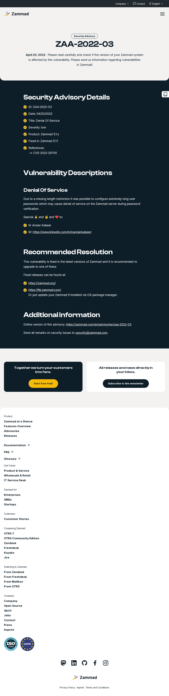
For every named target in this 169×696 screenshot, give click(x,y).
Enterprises (12, 494)
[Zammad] (16, 13)
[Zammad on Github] (84, 663)
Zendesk (10, 543)
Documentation (15, 445)
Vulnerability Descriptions (67, 173)
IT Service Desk (15, 480)
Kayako (9, 552)
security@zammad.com (91, 332)
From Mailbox (13, 581)
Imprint (9, 629)
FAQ (6, 452)
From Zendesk (14, 572)
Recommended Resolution (68, 252)
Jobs (7, 615)
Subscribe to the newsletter (126, 383)
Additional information (61, 315)
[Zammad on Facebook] (95, 663)
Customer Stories (16, 519)
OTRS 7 (9, 533)
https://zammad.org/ (42, 283)
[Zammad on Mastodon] (63, 663)
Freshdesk (11, 548)
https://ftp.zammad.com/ (44, 290)
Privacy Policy (67, 687)
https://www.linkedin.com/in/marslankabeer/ (62, 232)
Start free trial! (43, 383)
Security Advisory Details (66, 97)
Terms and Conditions (97, 687)
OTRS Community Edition (21, 538)
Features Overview (17, 426)
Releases (10, 435)
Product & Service (16, 470)
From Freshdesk (15, 576)
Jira (6, 557)
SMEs (8, 499)
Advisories (11, 431)
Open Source (13, 605)
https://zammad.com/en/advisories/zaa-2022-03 (98, 324)
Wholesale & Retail (17, 475)
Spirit (8, 610)
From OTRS (11, 586)
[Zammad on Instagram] (105, 663)
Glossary (10, 458)
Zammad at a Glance (18, 421)
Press (8, 625)
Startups (10, 504)
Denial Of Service (45, 190)
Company (10, 601)
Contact (9, 620)
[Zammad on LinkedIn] (74, 663)
